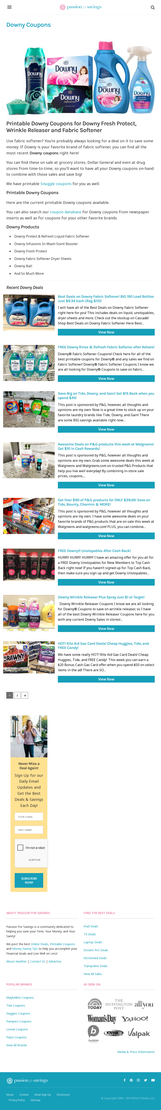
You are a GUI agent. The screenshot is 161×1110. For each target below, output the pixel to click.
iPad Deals (91, 926)
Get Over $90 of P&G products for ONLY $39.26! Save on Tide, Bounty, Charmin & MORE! (104, 502)
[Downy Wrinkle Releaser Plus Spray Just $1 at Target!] (29, 613)
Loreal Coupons (17, 1029)
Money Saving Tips (25, 949)
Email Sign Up (43, 1094)
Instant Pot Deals (96, 950)
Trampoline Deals (96, 966)
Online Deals (39, 944)
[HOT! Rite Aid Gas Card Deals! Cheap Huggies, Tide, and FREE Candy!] (29, 657)
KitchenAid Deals (95, 958)
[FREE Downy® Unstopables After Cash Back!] (29, 565)
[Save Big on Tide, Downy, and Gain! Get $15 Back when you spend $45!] (29, 409)
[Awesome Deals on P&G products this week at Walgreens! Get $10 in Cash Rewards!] (29, 460)
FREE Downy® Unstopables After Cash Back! (94, 550)
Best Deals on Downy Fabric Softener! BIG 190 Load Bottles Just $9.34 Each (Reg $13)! (106, 298)
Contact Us (37, 961)
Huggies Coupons (18, 1013)
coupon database (65, 211)
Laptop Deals (93, 942)
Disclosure (63, 1094)
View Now (106, 332)
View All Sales (93, 974)
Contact (24, 1094)
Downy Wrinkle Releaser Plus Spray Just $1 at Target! (101, 597)
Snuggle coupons (55, 183)
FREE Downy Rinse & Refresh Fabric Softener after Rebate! (106, 347)
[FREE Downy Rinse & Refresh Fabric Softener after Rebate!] (29, 363)
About (10, 1094)
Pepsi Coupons (16, 1037)
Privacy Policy (17, 1100)
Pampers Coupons (18, 1021)
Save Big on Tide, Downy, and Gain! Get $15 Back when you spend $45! (106, 395)
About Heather (16, 961)
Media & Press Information (136, 1052)
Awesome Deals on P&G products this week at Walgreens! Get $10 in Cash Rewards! (106, 446)
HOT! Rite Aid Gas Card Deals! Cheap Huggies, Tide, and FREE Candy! (103, 645)
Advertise (55, 961)
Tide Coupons (15, 1005)
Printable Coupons (62, 944)
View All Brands (16, 1045)
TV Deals (90, 934)
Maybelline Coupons (20, 997)
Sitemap (35, 1100)
